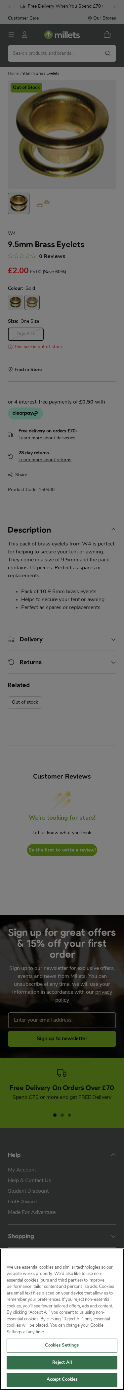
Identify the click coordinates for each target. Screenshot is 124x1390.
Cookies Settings (62, 1345)
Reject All (61, 1362)
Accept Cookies (62, 1379)
